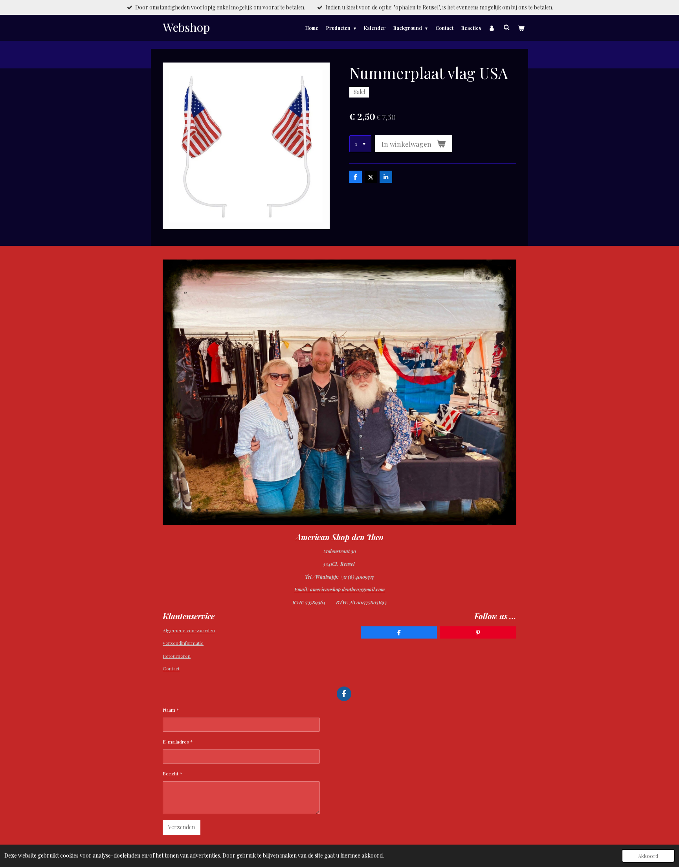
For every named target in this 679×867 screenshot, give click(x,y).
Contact (171, 668)
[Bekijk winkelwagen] (521, 28)
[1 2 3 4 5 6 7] (360, 144)
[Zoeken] (506, 27)
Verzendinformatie (183, 643)
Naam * (171, 710)
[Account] (492, 28)
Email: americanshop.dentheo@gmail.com (339, 589)
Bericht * (172, 773)
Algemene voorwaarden (189, 630)
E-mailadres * (178, 741)
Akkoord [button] (648, 855)
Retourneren (177, 656)
